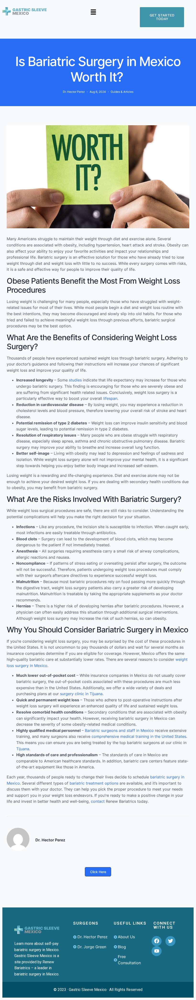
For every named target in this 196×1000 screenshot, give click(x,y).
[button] (93, 12)
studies (75, 380)
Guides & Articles (122, 92)
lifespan (109, 398)
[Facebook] (157, 941)
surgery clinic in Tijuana (81, 693)
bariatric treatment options (94, 783)
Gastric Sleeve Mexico (88, 989)
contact (97, 801)
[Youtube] (157, 951)
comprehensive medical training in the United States (139, 736)
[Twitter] (170, 941)
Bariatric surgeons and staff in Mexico (119, 730)
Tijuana (22, 748)
